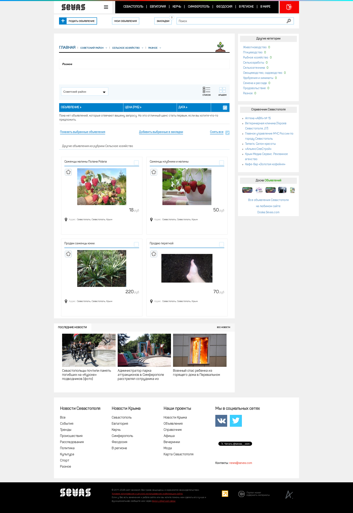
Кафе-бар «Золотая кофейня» (265, 164)
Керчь (177, 6)
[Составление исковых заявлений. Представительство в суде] (282, 190)
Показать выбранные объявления (82, 132)
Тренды (65, 430)
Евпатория (158, 6)
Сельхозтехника (254, 68)
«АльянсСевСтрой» (258, 149)
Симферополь (198, 6)
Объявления (173, 423)
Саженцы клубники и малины (169, 161)
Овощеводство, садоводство (262, 73)
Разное (248, 93)
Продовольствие (254, 88)
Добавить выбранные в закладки (161, 132)
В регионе (246, 6)
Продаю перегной (161, 243)
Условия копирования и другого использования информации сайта (147, 494)
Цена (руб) (132, 107)
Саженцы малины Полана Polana (85, 161)
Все (63, 417)
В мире (265, 6)
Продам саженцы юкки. (79, 243)
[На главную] (71, 7)
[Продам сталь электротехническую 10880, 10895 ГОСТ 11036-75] (259, 190)
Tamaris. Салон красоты (260, 144)
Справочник (173, 430)
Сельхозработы (253, 62)
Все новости (223, 327)
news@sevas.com (240, 463)
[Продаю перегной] (187, 268)
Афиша (169, 436)
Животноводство (255, 47)
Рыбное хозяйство (255, 57)
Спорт (64, 460)
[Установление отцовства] (294, 190)
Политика (67, 448)
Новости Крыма (175, 417)
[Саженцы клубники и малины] (187, 186)
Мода (168, 448)
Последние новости (72, 327)
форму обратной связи (163, 501)
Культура (67, 454)
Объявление (70, 107)
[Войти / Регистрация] (289, 7)
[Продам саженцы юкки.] (101, 268)
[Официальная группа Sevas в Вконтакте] (221, 421)
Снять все (216, 132)
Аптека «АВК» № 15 (258, 118)
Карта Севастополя (178, 454)
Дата (182, 107)
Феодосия (224, 6)
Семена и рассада (255, 83)
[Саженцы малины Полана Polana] (101, 186)
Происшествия (71, 436)
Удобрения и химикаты (258, 78)
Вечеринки (172, 442)
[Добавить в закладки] (68, 172)
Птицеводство (253, 52)
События (66, 423)
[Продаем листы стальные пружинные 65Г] (247, 190)
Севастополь (133, 6)
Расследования (72, 442)
